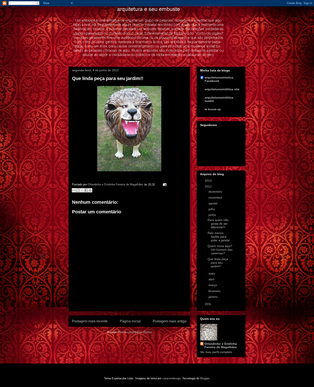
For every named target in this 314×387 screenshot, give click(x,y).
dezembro (215, 191)
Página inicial (130, 321)
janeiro (213, 296)
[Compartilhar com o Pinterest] (90, 190)
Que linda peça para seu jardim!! (218, 262)
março (213, 285)
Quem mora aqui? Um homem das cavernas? (220, 249)
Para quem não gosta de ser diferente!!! (218, 223)
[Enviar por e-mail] (74, 190)
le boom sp (213, 109)
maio (212, 273)
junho (212, 215)
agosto (213, 203)
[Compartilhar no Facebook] (86, 190)
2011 (208, 304)
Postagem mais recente (90, 321)
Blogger (204, 378)
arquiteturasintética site (222, 89)
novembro (215, 197)
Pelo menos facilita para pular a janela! (219, 236)
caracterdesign (171, 378)
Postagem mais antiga (169, 321)
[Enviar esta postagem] (164, 184)
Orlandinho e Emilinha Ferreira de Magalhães (220, 345)
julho (212, 209)
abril (211, 279)
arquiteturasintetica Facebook (219, 79)
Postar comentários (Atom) (134, 332)
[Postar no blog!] (78, 190)
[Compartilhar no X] (82, 190)
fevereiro (214, 291)
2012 (209, 186)
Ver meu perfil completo (216, 352)
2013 (209, 180)
